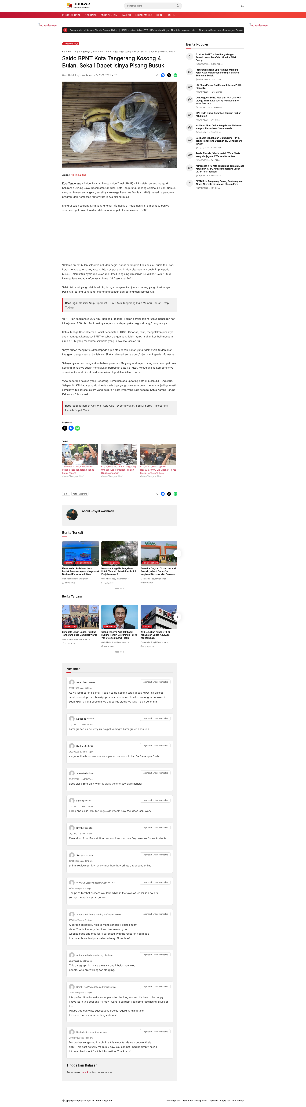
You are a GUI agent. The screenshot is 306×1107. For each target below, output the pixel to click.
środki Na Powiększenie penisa (92, 987)
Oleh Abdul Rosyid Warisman (77, 75)
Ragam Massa (143, 15)
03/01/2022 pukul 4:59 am (81, 724)
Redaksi (214, 1100)
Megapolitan (109, 15)
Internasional (71, 15)
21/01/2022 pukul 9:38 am (80, 992)
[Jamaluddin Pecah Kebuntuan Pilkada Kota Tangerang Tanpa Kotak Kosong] (80, 454)
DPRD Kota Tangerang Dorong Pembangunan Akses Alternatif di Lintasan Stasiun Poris (219, 182)
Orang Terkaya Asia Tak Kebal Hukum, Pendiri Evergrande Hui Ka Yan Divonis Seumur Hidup (119, 635)
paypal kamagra (112, 729)
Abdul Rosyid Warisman (98, 511)
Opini (159, 15)
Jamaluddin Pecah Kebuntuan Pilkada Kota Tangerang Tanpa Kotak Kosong (78, 469)
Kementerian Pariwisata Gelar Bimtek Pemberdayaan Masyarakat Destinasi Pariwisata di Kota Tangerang (80, 572)
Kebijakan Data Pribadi (232, 1100)
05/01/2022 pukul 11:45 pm (81, 752)
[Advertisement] (119, 236)
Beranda (66, 51)
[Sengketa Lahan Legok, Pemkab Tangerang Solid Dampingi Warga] (80, 627)
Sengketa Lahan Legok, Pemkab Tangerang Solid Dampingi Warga (79, 633)
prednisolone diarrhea (118, 838)
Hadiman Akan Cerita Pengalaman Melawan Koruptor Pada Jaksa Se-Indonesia (218, 127)
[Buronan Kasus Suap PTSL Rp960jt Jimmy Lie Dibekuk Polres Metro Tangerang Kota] (158, 454)
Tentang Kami (173, 1100)
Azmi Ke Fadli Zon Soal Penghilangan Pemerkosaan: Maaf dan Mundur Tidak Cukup (216, 57)
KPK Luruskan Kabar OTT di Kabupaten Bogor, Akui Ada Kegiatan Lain (129, 30)
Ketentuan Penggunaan (195, 1100)
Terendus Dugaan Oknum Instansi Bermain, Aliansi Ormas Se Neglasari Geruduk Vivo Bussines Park (158, 572)
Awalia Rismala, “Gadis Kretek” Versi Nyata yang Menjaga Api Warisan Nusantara (218, 155)
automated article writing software (94, 914)
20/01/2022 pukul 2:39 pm (80, 961)
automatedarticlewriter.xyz (90, 955)
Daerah (126, 15)
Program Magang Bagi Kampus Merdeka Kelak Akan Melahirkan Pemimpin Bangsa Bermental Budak (217, 72)
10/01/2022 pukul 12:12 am (81, 861)
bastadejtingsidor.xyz (87, 1032)
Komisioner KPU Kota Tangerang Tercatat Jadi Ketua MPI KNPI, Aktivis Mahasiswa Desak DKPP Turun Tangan (220, 168)
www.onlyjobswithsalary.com (91, 882)
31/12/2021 (105, 75)
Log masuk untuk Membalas (155, 682)
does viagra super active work (109, 756)
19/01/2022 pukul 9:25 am (80, 920)
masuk (85, 1072)
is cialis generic (111, 783)
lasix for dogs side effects (104, 810)
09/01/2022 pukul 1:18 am (80, 833)
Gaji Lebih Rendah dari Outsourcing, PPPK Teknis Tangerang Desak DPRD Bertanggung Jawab (219, 140)
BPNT (66, 494)
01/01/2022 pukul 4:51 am (80, 688)
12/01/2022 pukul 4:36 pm (80, 888)
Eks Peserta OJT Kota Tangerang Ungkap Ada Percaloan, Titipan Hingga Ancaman (118, 469)
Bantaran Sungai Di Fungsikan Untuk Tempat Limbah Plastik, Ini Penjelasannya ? (118, 571)
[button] (242, 6)
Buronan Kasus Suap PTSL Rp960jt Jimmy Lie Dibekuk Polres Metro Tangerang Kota (158, 469)
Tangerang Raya (70, 43)
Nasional (91, 15)
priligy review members (101, 865)
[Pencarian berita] (178, 6)
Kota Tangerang (80, 494)
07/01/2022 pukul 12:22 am (81, 779)
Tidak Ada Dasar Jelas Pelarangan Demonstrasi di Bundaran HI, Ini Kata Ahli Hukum (213, 30)
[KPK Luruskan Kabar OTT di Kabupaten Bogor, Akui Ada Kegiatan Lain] (159, 627)
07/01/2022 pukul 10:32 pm (81, 806)
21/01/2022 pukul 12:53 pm (81, 1038)
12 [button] (115, 75)
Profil (171, 15)
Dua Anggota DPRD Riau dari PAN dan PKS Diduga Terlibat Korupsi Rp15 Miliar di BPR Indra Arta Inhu (218, 100)
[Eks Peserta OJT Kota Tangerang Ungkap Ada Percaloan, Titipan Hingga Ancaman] (119, 454)
